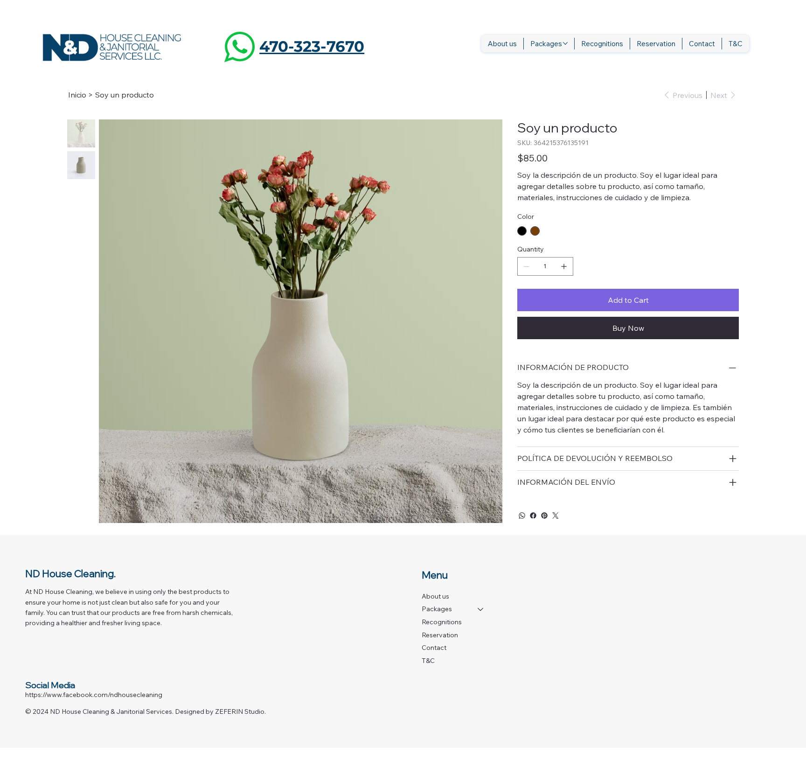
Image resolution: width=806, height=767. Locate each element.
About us (435, 596)
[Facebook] (533, 515)
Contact (434, 647)
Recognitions (442, 622)
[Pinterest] (544, 515)
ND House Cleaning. (70, 573)
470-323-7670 (311, 46)
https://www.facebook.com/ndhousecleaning (93, 694)
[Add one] (564, 266)
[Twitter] (555, 515)
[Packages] (481, 609)
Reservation (440, 635)
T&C (428, 660)
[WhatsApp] (522, 515)
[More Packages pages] (565, 43)
